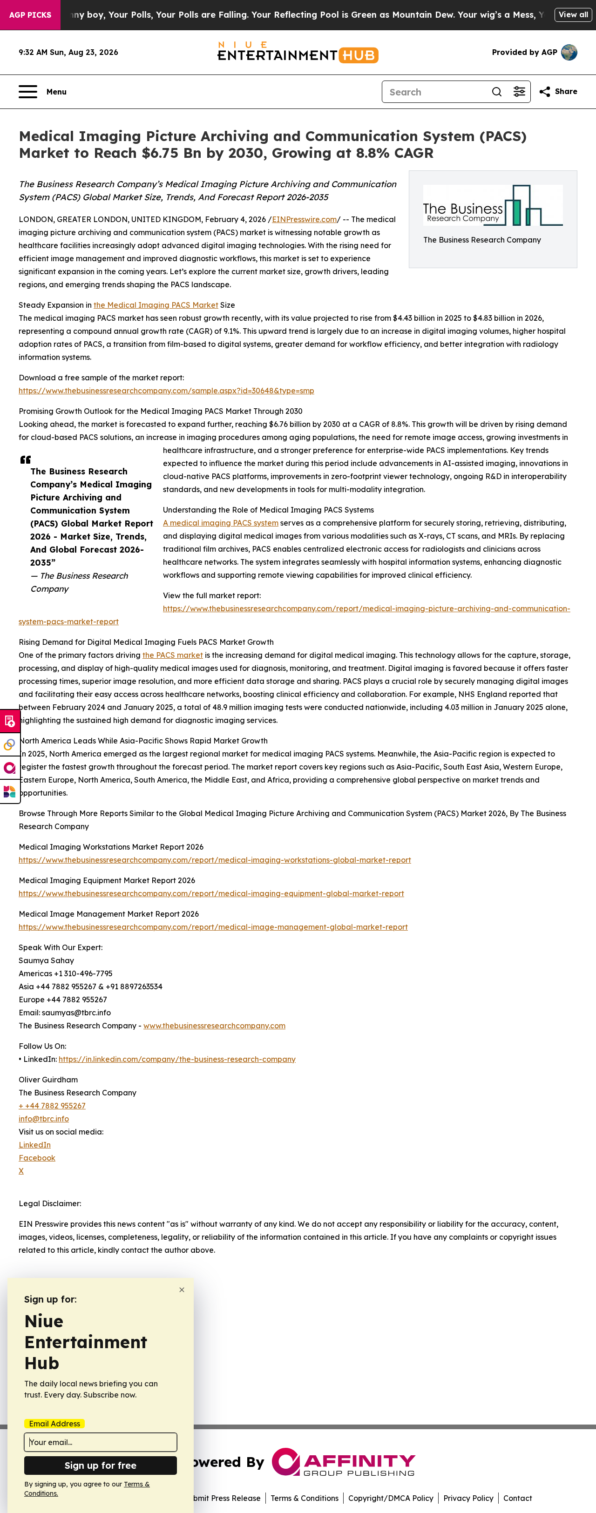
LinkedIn (35, 1144)
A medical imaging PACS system (220, 522)
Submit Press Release (222, 1498)
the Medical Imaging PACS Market (156, 305)
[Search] (497, 91)
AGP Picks (30, 15)
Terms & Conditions (305, 1498)
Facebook (37, 1157)
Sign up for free (100, 1465)
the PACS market (172, 655)
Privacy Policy (468, 1498)
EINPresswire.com (304, 219)
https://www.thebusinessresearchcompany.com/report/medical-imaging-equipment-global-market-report (211, 893)
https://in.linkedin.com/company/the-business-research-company (177, 1059)
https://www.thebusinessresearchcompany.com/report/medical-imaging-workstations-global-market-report (215, 860)
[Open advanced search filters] (519, 91)
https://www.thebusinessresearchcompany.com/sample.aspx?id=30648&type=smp (166, 390)
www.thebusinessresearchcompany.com (214, 1025)
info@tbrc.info (44, 1118)
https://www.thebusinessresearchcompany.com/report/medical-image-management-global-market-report (213, 927)
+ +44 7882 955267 (52, 1105)
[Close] (181, 1289)
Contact (517, 1498)
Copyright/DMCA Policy (390, 1498)
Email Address (54, 1423)
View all (573, 14)
